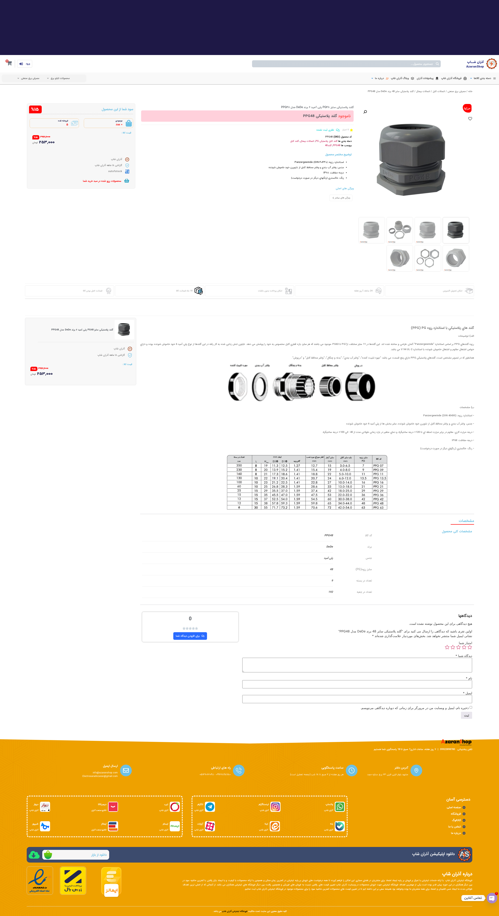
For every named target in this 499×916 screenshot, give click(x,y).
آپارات (200, 823)
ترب (166, 804)
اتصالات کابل (439, 91)
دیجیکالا (102, 804)
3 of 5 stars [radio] (458, 647)
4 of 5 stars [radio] (452, 647)
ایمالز (103, 823)
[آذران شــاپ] (491, 63)
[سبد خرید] (126, 180)
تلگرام (200, 804)
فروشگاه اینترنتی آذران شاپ (234, 911)
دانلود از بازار (99, 854)
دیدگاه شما (464, 655)
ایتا (266, 823)
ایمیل (467, 693)
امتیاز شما (465, 642)
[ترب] (175, 807)
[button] (482, 78)
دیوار (36, 804)
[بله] (340, 826)
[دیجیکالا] (113, 807)
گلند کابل (294, 141)
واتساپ (329, 804)
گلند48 (328, 145)
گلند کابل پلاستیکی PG (326, 141)
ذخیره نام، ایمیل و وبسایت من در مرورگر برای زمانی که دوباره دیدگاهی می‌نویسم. (415, 707)
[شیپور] (45, 826)
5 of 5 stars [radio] (447, 647)
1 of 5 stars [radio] (469, 647)
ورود (28, 64)
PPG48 (336, 145)
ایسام (165, 823)
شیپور (35, 823)
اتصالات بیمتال (423, 91)
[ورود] (21, 64)
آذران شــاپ (475, 61)
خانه (470, 91)
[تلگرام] (210, 807)
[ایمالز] (113, 826)
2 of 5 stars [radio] (464, 647)
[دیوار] (45, 807)
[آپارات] (210, 826)
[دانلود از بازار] (48, 854)
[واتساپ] (340, 807)
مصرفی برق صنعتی (457, 91)
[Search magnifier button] (437, 64)
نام (469, 678)
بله (331, 823)
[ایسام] (175, 826)
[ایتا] (275, 826)
